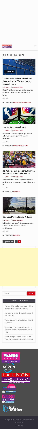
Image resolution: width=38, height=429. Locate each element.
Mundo (7, 120)
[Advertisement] (19, 20)
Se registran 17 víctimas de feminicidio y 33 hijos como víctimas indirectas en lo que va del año (18, 329)
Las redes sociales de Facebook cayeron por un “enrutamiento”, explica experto (17, 81)
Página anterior (8, 242)
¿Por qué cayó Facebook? (14, 127)
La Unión (6, 87)
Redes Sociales (26, 102)
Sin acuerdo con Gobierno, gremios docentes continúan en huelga (19, 172)
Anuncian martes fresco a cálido (17, 217)
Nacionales (9, 71)
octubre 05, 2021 (18, 87)
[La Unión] (7, 46)
